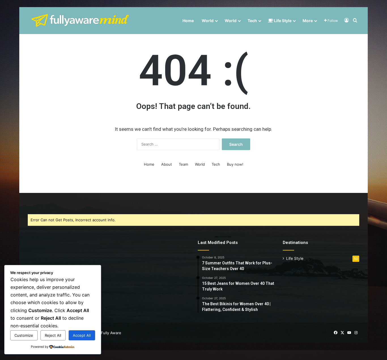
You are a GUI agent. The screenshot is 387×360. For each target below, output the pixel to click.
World (208, 20)
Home (188, 20)
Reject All (53, 335)
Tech (252, 20)
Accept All (82, 335)
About (166, 164)
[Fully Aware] (80, 20)
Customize (23, 335)
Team (183, 164)
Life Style (282, 20)
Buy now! (235, 164)
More (308, 20)
